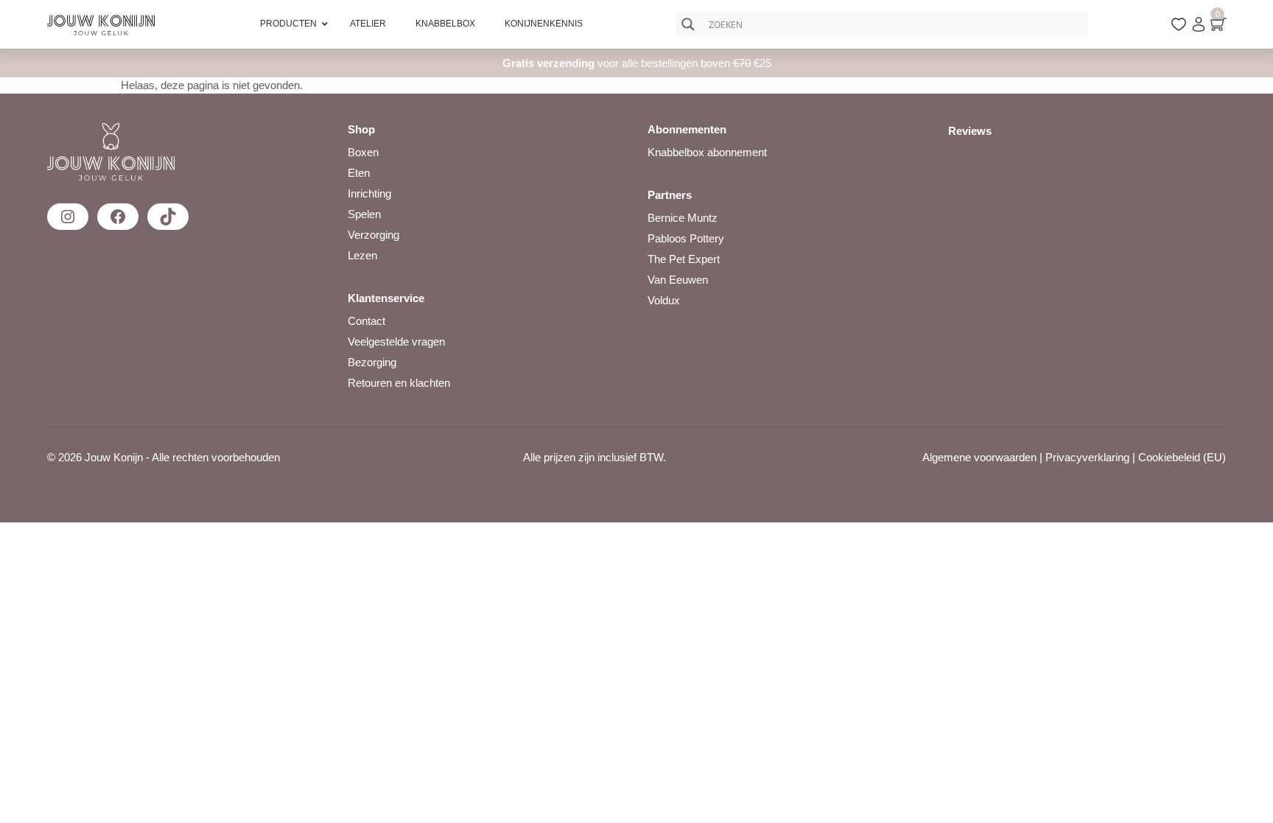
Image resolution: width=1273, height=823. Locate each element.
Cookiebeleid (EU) (1182, 457)
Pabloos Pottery (686, 238)
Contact (366, 321)
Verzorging (373, 234)
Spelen (364, 214)
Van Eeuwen (678, 279)
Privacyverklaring (1087, 457)
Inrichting (369, 193)
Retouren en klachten (399, 383)
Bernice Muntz (683, 217)
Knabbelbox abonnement (707, 152)
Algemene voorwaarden (979, 457)
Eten (359, 173)
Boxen (363, 152)
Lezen (362, 255)
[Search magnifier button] (688, 24)
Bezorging (372, 362)
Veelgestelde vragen (396, 341)
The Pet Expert (684, 259)
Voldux (664, 300)
